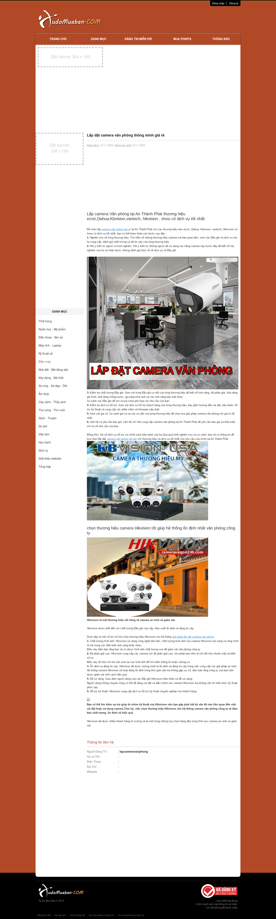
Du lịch (43, 426)
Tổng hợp (45, 466)
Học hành (45, 442)
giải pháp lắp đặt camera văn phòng (193, 636)
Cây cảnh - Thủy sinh (52, 402)
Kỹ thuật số (46, 353)
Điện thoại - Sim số (51, 337)
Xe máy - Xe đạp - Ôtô (53, 386)
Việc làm (44, 434)
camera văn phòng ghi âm (122, 438)
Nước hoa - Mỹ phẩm (52, 329)
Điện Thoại (94, 761)
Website (92, 772)
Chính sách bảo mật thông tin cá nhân (216, 904)
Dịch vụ (43, 450)
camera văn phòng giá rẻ (116, 229)
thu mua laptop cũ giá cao (101, 915)
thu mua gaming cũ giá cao (131, 915)
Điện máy (45, 361)
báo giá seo (60, 915)
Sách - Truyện (48, 418)
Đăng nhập (218, 3)
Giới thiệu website (50, 458)
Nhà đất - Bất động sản (53, 370)
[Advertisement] (180, 19)
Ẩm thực (44, 394)
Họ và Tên (93, 756)
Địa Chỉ (91, 767)
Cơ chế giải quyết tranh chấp (221, 907)
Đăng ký (233, 3)
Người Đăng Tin (97, 751)
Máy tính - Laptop (50, 345)
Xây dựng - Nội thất (51, 378)
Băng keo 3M (44, 915)
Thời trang (45, 321)
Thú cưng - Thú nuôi (52, 410)
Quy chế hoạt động (227, 900)
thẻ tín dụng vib (77, 915)
